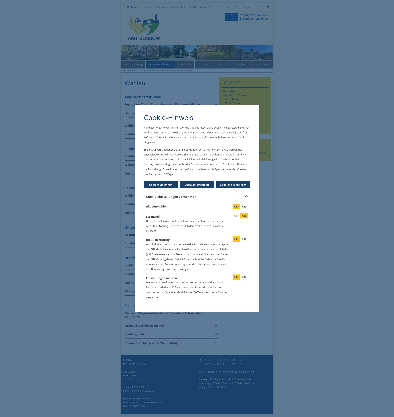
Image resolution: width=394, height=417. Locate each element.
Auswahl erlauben (197, 185)
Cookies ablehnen (160, 185)
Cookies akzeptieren (233, 185)
